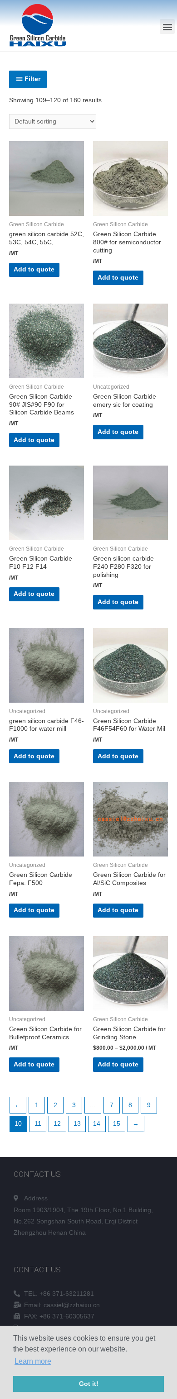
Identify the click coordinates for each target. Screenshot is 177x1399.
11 (37, 1123)
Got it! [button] (88, 1383)
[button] (167, 26)
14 (96, 1123)
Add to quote (34, 269)
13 (77, 1123)
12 (57, 1123)
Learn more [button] (33, 1361)
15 (116, 1123)
